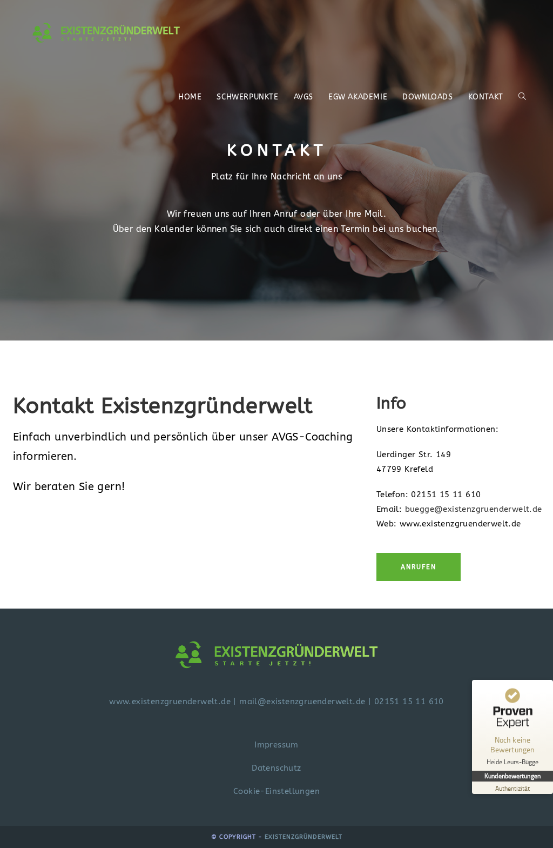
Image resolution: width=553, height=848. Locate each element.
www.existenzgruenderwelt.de (170, 701)
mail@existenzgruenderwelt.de (302, 701)
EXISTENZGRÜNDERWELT (303, 836)
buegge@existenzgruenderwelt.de (473, 509)
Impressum (276, 745)
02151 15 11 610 (409, 701)
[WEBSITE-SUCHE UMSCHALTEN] (522, 97)
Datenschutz (276, 768)
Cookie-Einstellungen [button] (276, 791)
